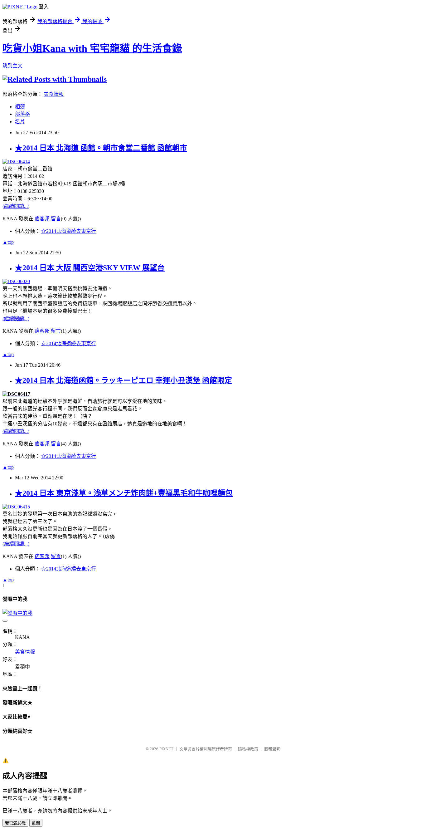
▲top (8, 242)
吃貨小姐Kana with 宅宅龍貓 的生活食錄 (92, 48)
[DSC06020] (16, 281)
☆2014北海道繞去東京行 (68, 231)
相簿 (20, 106)
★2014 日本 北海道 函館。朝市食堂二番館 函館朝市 (101, 148)
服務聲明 (272, 749)
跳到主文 (12, 65)
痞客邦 (42, 218)
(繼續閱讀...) (15, 206)
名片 (20, 121)
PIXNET (166, 749)
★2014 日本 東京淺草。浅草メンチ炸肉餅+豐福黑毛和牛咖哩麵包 (124, 493)
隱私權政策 (248, 749)
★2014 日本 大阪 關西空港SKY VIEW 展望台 (90, 268)
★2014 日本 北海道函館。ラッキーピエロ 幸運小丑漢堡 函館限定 (123, 380)
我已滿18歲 (15, 823)
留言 (56, 218)
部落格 (22, 114)
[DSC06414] (16, 161)
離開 (36, 823)
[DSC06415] (16, 506)
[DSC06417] (16, 394)
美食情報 (54, 94)
